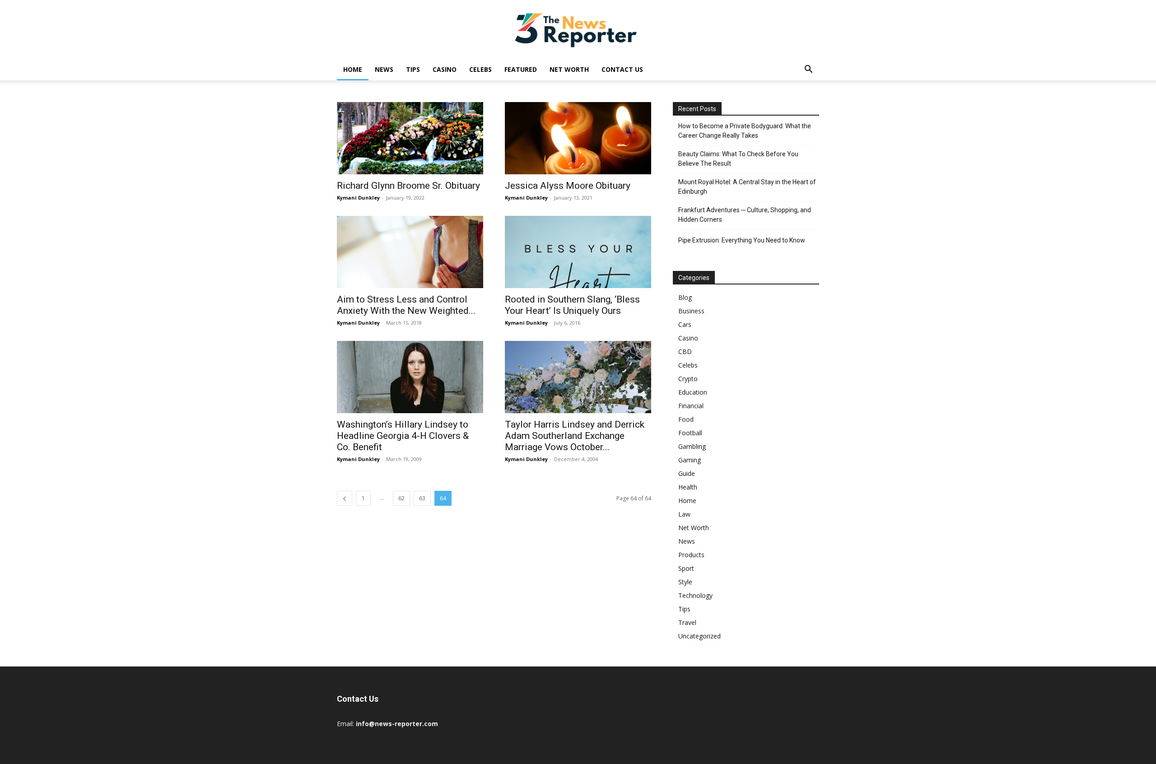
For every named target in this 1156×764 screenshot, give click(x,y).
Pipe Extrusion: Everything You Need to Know (741, 240)
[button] (808, 70)
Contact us (622, 69)
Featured (520, 69)
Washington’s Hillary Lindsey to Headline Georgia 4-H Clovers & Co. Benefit (403, 435)
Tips (413, 69)
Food (686, 419)
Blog (685, 297)
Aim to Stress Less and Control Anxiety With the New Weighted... (406, 305)
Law (684, 514)
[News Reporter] (578, 30)
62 (401, 498)
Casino (445, 69)
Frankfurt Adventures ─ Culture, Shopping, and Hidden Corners (744, 214)
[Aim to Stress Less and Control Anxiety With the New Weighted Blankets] (410, 252)
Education (692, 392)
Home (352, 69)
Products (691, 554)
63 (422, 498)
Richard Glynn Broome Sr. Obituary (408, 185)
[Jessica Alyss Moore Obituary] (578, 138)
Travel (687, 622)
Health (687, 487)
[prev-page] (344, 498)
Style (685, 582)
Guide (686, 473)
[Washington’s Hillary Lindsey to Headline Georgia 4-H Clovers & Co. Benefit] (410, 377)
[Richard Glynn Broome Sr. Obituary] (410, 138)
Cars (684, 324)
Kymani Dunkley (358, 197)
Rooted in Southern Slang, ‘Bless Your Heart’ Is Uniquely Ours (572, 305)
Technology (695, 595)
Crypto (688, 378)
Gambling (692, 446)
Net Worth (569, 69)
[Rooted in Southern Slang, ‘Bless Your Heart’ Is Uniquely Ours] (578, 252)
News (384, 69)
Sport (686, 568)
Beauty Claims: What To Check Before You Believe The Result (738, 158)
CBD (685, 351)
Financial (691, 405)
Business (691, 311)
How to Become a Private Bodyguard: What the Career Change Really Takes (744, 130)
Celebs (480, 69)
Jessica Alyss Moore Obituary (567, 185)
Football (690, 433)
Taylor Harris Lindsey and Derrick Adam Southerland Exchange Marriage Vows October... (574, 435)
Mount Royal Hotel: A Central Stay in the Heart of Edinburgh (747, 186)
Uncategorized (699, 636)
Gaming (689, 460)
